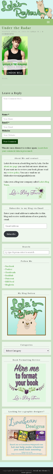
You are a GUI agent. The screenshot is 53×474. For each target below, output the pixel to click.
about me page (10, 166)
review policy (13, 172)
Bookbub (9, 275)
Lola (33, 31)
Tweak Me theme (40, 471)
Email (5, 122)
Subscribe (11, 234)
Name (5, 114)
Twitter (8, 269)
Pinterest (9, 278)
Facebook (9, 266)
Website (6, 130)
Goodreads (10, 272)
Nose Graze (27, 472)
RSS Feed (9, 281)
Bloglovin (9, 285)
